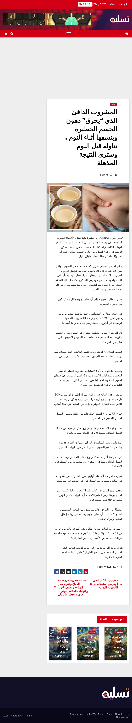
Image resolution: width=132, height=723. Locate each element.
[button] (11, 33)
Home (29, 715)
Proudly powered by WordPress (87, 714)
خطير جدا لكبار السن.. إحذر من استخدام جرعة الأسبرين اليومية (104, 583)
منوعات (113, 104)
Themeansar (122, 717)
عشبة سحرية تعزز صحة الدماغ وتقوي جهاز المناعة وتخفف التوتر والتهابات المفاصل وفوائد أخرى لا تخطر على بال (73, 587)
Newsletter (17, 715)
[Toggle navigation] (68, 33)
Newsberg (120, 714)
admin (114, 656)
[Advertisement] (66, 63)
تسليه (5, 715)
